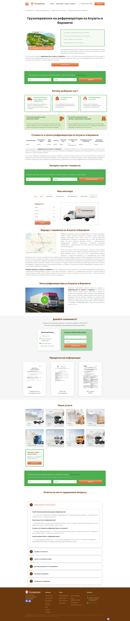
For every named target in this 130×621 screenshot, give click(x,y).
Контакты (72, 3)
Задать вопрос (100, 3)
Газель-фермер (49, 196)
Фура (35, 196)
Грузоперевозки (64, 595)
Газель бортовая (83, 196)
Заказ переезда (75, 595)
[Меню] (26, 3)
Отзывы (66, 3)
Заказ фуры (62, 603)
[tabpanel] (37, 379)
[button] (34, 462)
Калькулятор (60, 3)
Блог (46, 607)
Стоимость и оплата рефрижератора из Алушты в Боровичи (77, 36)
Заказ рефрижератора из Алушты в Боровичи (74, 42)
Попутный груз (63, 600)
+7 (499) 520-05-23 (80, 75)
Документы (48, 600)
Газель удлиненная (60, 196)
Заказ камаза (74, 602)
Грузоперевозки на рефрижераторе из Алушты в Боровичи (77, 32)
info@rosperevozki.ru (46, 343)
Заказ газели (62, 598)
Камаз (41, 196)
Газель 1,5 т (93, 196)
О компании (48, 598)
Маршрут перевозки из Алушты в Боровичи (73, 39)
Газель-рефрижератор (72, 196)
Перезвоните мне (75, 345)
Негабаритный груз (76, 605)
